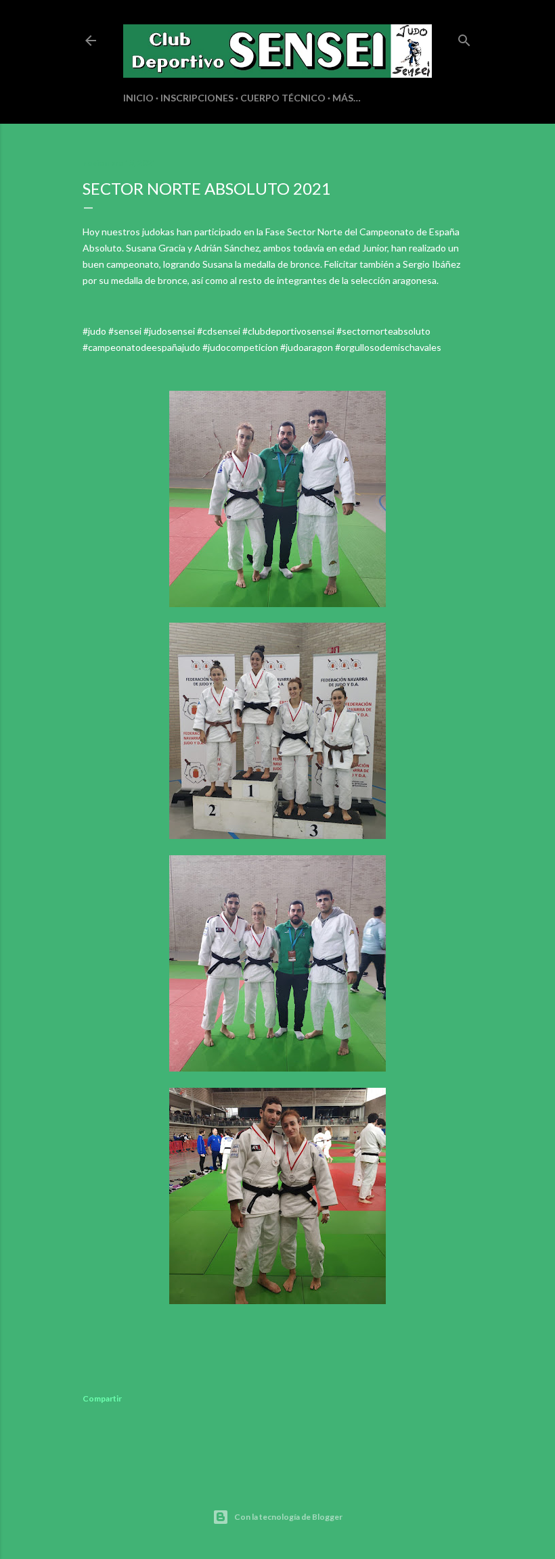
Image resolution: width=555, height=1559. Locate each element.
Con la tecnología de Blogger (288, 1517)
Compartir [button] (102, 1398)
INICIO (138, 97)
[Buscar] (464, 37)
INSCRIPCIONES (197, 97)
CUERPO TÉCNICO (283, 97)
